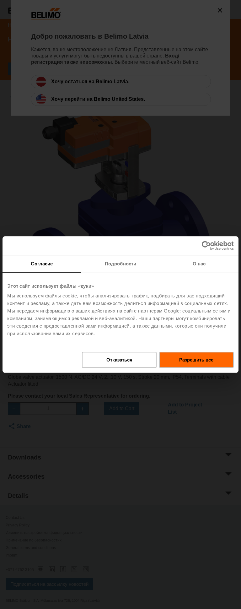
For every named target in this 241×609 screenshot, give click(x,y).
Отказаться (119, 359)
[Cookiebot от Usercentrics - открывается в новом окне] (206, 245)
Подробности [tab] (120, 263)
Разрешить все (196, 359)
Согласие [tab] (42, 263)
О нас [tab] (199, 263)
